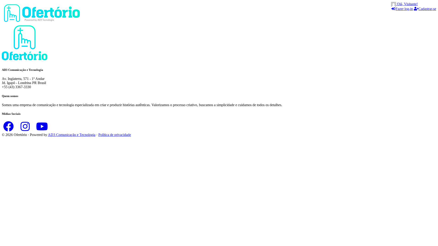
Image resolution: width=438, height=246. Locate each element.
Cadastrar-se (427, 9)
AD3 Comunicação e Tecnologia (71, 135)
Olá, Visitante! (407, 4)
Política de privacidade (114, 135)
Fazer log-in (404, 9)
